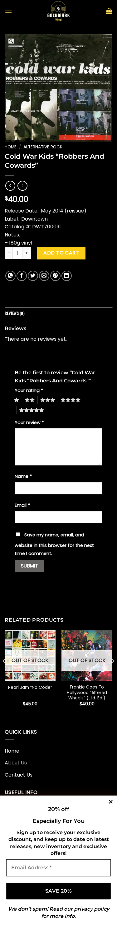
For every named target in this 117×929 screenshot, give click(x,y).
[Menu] (8, 10)
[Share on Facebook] (22, 276)
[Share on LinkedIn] (66, 276)
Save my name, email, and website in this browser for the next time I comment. (54, 544)
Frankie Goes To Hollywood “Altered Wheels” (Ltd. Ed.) (87, 692)
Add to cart (61, 252)
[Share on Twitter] (33, 276)
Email (22, 505)
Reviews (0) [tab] (15, 313)
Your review (29, 422)
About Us (16, 762)
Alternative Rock (42, 147)
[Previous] (4, 673)
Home (11, 147)
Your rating (29, 390)
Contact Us (18, 774)
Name (23, 476)
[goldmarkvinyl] (59, 11)
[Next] (113, 673)
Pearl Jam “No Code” (30, 687)
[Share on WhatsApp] (10, 276)
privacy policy (91, 909)
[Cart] (109, 11)
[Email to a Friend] (44, 276)
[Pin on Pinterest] (55, 276)
